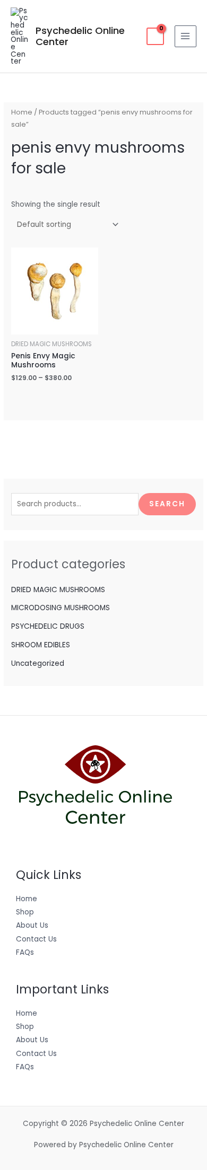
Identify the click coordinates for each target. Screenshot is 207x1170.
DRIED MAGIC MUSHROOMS (58, 590)
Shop (25, 912)
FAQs (25, 952)
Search (167, 504)
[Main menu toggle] (185, 36)
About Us (32, 925)
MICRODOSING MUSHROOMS (60, 608)
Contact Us (36, 939)
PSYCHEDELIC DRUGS (47, 626)
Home (21, 112)
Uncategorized (37, 663)
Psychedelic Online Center (80, 36)
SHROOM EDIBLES (40, 645)
